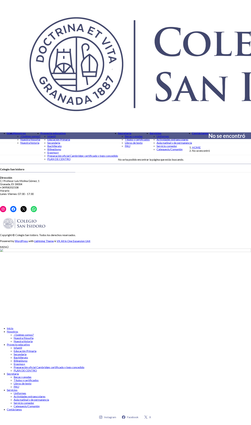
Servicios (12, 390)
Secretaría (13, 373)
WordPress (21, 241)
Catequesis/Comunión (170, 149)
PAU (127, 146)
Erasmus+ (53, 152)
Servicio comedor (167, 146)
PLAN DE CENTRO (59, 159)
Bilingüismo (54, 149)
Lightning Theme (44, 241)
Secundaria (53, 142)
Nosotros (12, 331)
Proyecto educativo (18, 344)
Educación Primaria (58, 139)
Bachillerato (54, 146)
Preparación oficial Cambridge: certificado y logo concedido (82, 155)
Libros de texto (134, 142)
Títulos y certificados (137, 139)
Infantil (51, 136)
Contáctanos (14, 409)
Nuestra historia (29, 142)
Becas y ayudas (134, 136)
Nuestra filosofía (30, 139)
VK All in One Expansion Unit (73, 241)
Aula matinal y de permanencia (174, 142)
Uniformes (163, 136)
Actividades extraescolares (172, 139)
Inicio (10, 328)
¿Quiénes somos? (30, 136)
